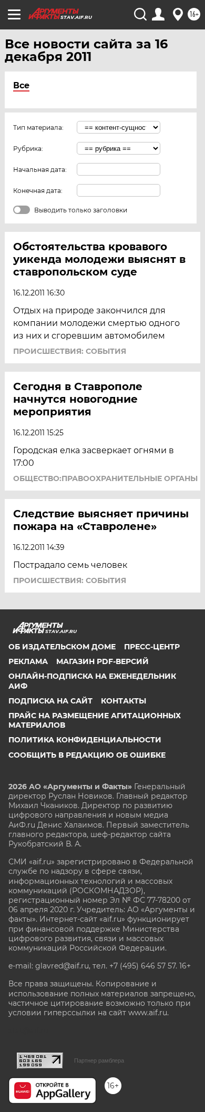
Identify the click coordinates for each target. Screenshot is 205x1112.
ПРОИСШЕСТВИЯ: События (69, 351)
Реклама (28, 661)
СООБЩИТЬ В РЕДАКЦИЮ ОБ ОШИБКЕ (87, 755)
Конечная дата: (38, 191)
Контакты (123, 701)
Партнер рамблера (99, 1060)
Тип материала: (38, 127)
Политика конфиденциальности (84, 739)
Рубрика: (28, 148)
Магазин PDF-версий (102, 661)
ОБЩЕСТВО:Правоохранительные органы (105, 478)
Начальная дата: (40, 170)
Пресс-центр (152, 646)
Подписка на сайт (50, 701)
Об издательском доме (62, 646)
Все (21, 85)
